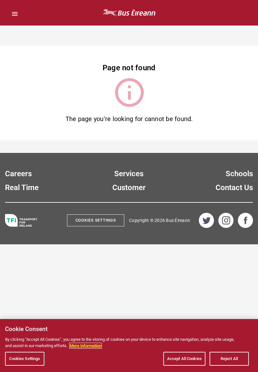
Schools (239, 173)
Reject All (229, 358)
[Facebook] (245, 220)
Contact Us (234, 187)
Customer (129, 187)
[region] (129, 345)
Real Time (22, 187)
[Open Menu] (14, 13)
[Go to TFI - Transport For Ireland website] (21, 220)
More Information (85, 345)
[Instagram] (225, 220)
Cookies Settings (96, 220)
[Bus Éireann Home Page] (129, 12)
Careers (18, 173)
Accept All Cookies (184, 358)
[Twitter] (206, 220)
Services (128, 173)
